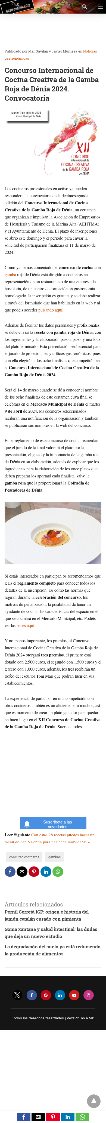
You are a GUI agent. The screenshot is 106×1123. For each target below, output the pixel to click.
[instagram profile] (88, 995)
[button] (23, 1117)
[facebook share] (10, 871)
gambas (54, 857)
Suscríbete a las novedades (57, 824)
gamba (10, 274)
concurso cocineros (24, 857)
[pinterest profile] (46, 995)
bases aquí (25, 625)
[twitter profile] (17, 995)
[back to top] (94, 1101)
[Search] (83, 6)
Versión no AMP (80, 1018)
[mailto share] (22, 871)
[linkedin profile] (60, 995)
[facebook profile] (32, 995)
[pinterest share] (34, 871)
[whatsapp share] (57, 871)
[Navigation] (99, 7)
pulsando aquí (50, 310)
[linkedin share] (45, 871)
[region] (51, 31)
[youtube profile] (74, 995)
